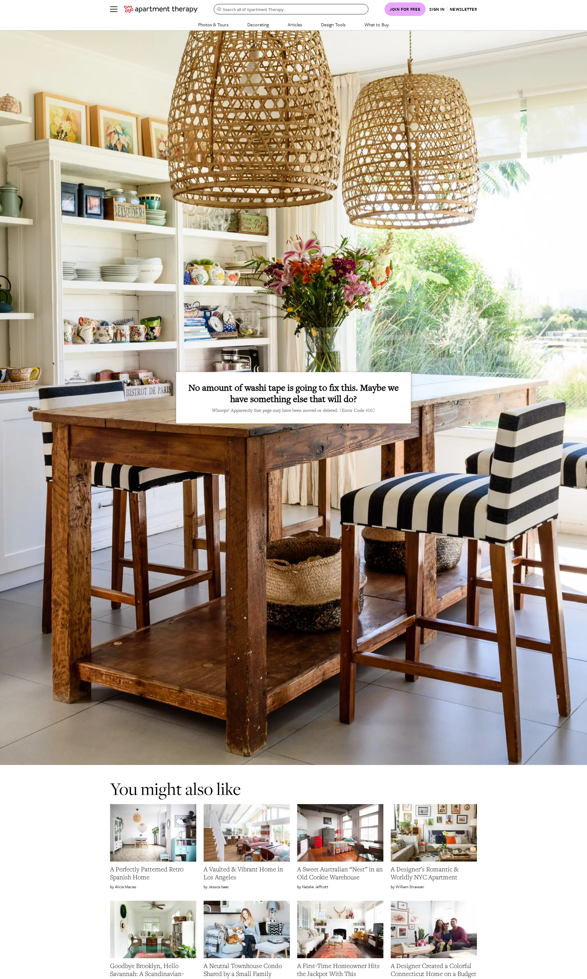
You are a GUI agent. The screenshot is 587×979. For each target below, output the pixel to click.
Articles (295, 24)
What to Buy (376, 24)
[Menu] (113, 9)
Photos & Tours (213, 24)
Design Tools (333, 24)
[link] (153, 873)
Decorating (258, 24)
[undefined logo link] (161, 9)
